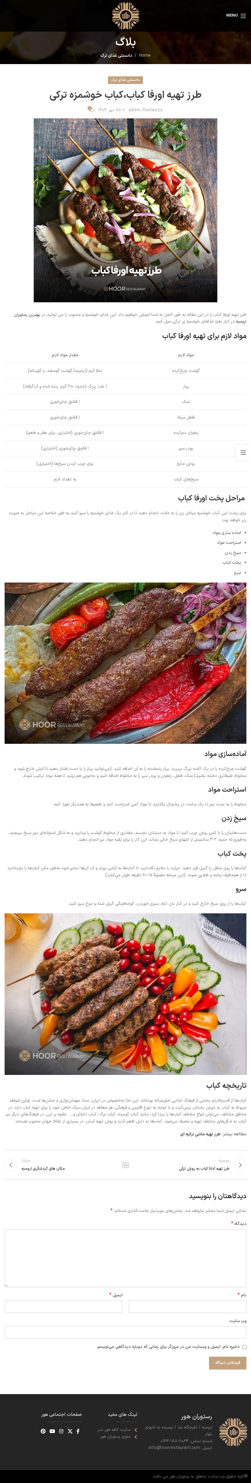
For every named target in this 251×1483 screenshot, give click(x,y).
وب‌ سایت (237, 1321)
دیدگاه (238, 1224)
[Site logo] (125, 15)
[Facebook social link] (77, 1431)
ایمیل (115, 1295)
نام (242, 1295)
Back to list (125, 1165)
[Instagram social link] (61, 1431)
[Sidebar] (243, 452)
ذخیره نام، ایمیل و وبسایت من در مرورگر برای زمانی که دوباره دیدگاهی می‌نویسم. (168, 1346)
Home (145, 55)
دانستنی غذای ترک (116, 55)
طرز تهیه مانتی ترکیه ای (201, 1134)
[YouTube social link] (52, 1431)
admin (135, 110)
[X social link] (70, 1431)
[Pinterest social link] (43, 1431)
